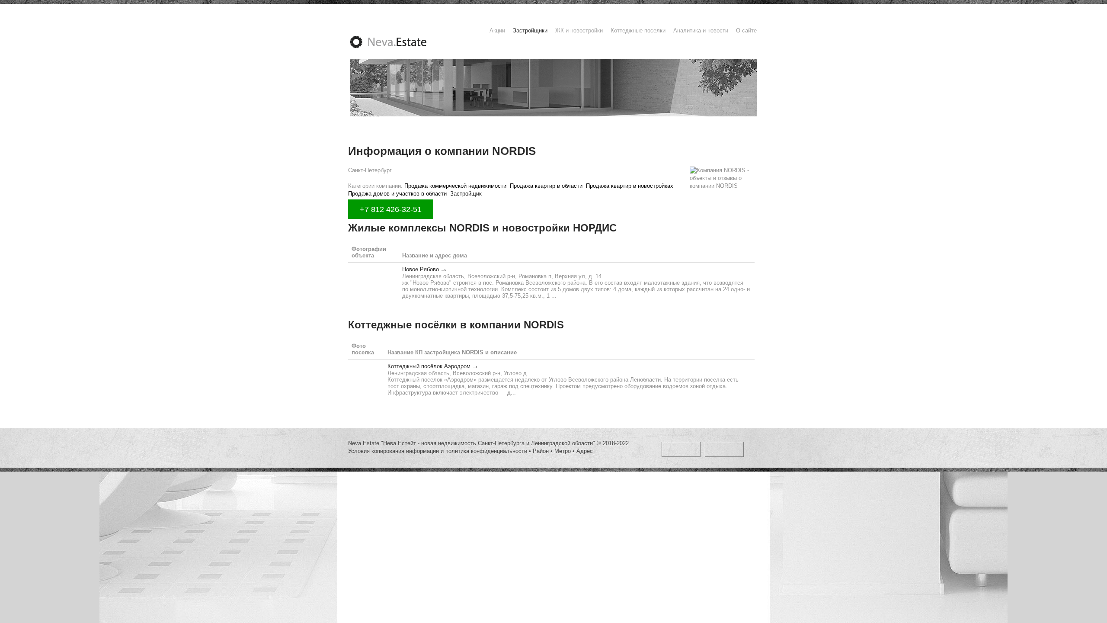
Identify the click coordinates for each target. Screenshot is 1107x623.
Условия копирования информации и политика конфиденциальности (437, 451)
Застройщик (466, 193)
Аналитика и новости (700, 30)
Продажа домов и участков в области (397, 193)
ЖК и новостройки (579, 30)
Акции (497, 30)
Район (541, 451)
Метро (562, 451)
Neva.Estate (398, 42)
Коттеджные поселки (638, 30)
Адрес (584, 451)
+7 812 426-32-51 (391, 209)
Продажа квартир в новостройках (629, 186)
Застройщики (530, 30)
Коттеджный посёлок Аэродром (428, 366)
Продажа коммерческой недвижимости (455, 186)
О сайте (746, 30)
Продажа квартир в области (546, 186)
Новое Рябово (420, 269)
